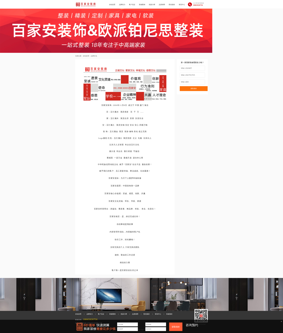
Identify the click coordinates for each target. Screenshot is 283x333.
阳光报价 (172, 4)
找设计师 (152, 4)
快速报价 (169, 314)
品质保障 (162, 4)
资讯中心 (182, 4)
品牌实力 (122, 4)
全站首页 (112, 4)
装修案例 (142, 4)
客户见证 (132, 4)
